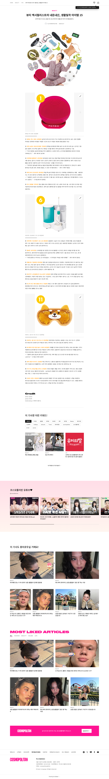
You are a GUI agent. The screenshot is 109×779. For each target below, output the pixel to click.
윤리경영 (73, 752)
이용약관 (45, 752)
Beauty (72, 421)
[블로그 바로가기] (91, 752)
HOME (11, 2)
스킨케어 (28, 424)
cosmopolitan (66, 424)
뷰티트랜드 (57, 424)
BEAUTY (17, 2)
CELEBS (30, 636)
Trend (50, 424)
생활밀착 (28, 421)
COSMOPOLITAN (53, 23)
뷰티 (60, 421)
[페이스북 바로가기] (94, 752)
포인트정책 (26, 752)
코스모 (27, 428)
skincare (43, 424)
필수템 (53, 421)
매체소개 (12, 752)
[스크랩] (94, 2)
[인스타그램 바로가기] (84, 752)
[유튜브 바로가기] (98, 752)
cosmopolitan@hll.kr (45, 766)
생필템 (41, 421)
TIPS (22, 2)
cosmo (34, 428)
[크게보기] (80, 96)
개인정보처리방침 (36, 752)
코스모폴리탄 (76, 424)
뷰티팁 (65, 421)
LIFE (36, 636)
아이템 (35, 421)
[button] (80, 112)
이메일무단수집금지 (54, 752)
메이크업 (79, 421)
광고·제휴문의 (65, 752)
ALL (11, 636)
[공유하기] (98, 2)
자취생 (47, 421)
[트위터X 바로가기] (87, 752)
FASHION (17, 636)
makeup (36, 424)
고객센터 (19, 752)
